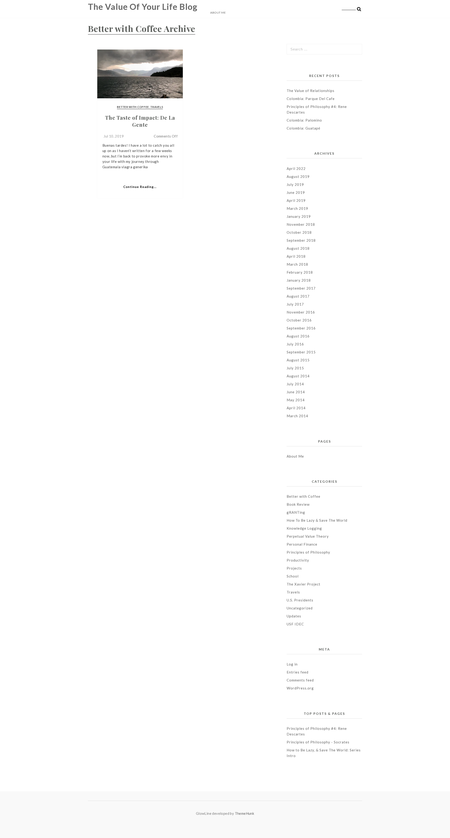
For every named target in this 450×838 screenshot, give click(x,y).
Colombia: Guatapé (303, 128)
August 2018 (298, 248)
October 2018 (299, 232)
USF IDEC (295, 624)
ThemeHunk (244, 813)
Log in (292, 664)
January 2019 (299, 216)
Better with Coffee (133, 107)
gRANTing (296, 512)
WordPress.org (300, 688)
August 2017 (298, 296)
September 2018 (301, 240)
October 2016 (299, 320)
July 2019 (295, 184)
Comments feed (300, 680)
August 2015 (298, 360)
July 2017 (295, 304)
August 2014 (298, 376)
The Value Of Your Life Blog (142, 6)
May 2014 (296, 400)
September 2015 (301, 352)
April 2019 (296, 200)
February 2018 (300, 272)
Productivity (298, 560)
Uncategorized (300, 608)
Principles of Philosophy (308, 552)
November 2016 (301, 312)
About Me (218, 12)
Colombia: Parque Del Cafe (311, 98)
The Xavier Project (303, 584)
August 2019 (298, 176)
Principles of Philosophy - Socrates (318, 742)
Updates (294, 616)
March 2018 (297, 264)
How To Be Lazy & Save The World (317, 520)
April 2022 (296, 168)
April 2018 (296, 256)
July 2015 (295, 368)
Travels (156, 107)
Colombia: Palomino (304, 120)
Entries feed (297, 672)
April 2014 (296, 408)
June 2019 (296, 192)
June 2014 (296, 392)
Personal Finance (302, 544)
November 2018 (301, 224)
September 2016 (301, 328)
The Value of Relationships (311, 90)
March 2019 (297, 208)
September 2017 (301, 288)
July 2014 (295, 384)
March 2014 (297, 416)
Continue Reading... (140, 187)
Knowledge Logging (304, 528)
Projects (294, 568)
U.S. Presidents (300, 600)
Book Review (298, 504)
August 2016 (298, 336)
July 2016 (295, 344)
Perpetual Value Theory (308, 536)
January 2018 (299, 280)
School (293, 576)
